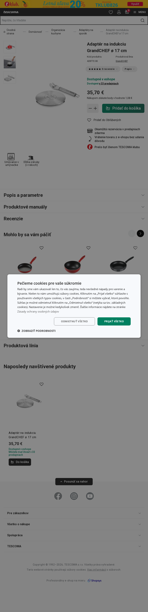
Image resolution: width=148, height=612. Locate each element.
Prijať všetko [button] (114, 321)
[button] (36, 330)
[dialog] (74, 306)
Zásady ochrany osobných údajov (38, 311)
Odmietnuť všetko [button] (74, 321)
